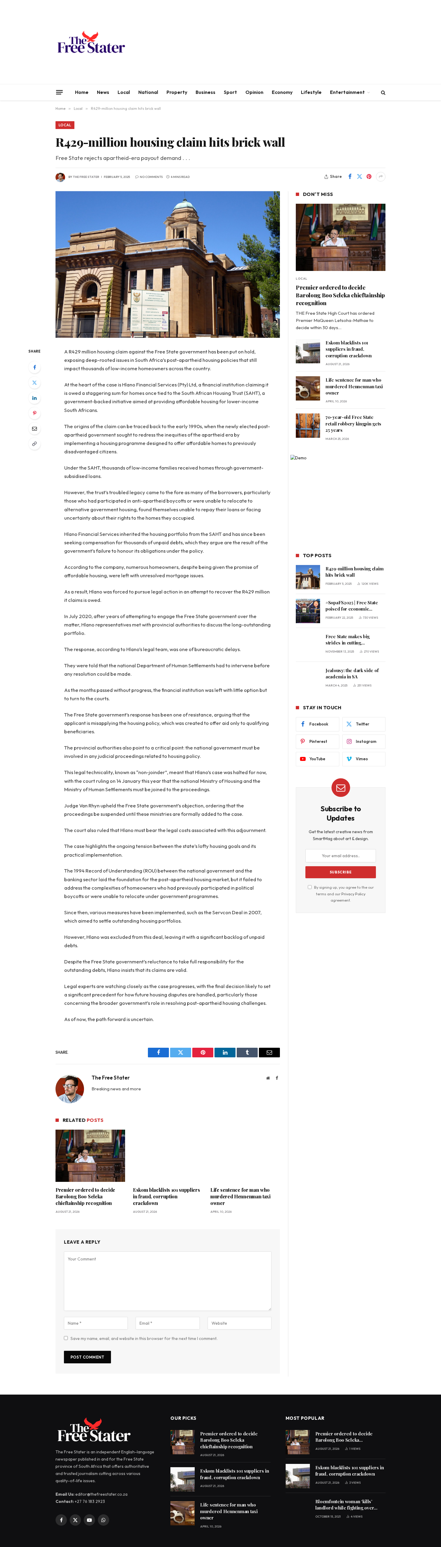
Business (205, 92)
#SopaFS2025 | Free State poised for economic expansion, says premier (352, 605)
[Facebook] (34, 367)
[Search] (383, 92)
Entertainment (347, 92)
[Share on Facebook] (349, 177)
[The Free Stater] (91, 42)
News (103, 92)
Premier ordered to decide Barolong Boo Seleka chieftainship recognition (85, 1196)
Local (124, 92)
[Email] (34, 428)
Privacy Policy (353, 893)
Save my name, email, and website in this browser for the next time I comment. (144, 1338)
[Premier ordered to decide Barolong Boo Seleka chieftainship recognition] (90, 1156)
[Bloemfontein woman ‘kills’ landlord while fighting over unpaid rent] (298, 1510)
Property (176, 92)
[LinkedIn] (34, 398)
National (148, 92)
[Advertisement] (276, 42)
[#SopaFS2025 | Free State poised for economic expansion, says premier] (308, 611)
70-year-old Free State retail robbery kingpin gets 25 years (353, 423)
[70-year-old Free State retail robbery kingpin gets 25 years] (308, 425)
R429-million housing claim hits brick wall (354, 572)
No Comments (151, 177)
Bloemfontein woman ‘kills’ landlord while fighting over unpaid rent (344, 1504)
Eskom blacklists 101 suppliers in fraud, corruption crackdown (166, 1196)
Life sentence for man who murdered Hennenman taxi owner (240, 1196)
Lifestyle (311, 92)
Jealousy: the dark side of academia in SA (352, 673)
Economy (282, 92)
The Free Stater (86, 177)
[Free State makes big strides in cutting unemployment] (308, 645)
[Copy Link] (34, 444)
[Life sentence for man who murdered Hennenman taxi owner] (245, 1156)
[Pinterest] (34, 413)
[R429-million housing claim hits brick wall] (168, 264)
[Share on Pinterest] (369, 177)
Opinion (254, 92)
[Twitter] (34, 383)
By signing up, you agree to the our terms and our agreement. (343, 894)
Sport (230, 92)
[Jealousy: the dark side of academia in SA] (308, 679)
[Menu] (59, 92)
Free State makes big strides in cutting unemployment (348, 639)
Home (81, 92)
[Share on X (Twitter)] (359, 177)
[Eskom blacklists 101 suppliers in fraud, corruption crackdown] (167, 1156)
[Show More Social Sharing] (381, 177)
